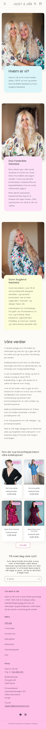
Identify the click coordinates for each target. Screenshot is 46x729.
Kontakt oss (10, 634)
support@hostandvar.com (17, 706)
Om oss (8, 623)
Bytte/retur (9, 644)
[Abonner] (38, 579)
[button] (4, 3)
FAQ (6, 655)
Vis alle (23, 545)
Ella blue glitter (34, 488)
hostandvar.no (20, 724)
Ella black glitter (12, 488)
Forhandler (10, 628)
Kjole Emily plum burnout (34, 530)
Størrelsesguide (12, 649)
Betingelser (10, 639)
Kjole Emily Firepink (11, 529)
